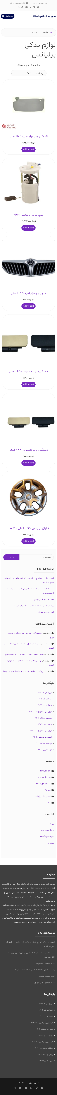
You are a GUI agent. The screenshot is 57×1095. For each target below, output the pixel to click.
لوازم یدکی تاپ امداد (44, 16)
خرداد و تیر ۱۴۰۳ (45, 705)
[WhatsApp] (19, 7)
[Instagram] (30, 7)
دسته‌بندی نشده (43, 783)
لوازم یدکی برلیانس (42, 796)
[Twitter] (34, 7)
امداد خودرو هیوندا (46, 612)
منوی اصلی (9, 16)
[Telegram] (22, 7)
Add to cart (28, 149)
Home (51, 32)
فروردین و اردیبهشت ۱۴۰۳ (40, 711)
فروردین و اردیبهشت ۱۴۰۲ (40, 730)
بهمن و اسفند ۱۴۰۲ (43, 718)
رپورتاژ (47, 790)
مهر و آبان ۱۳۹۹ (45, 749)
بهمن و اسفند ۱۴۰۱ (44, 743)
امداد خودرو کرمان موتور (45, 982)
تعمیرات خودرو (44, 777)
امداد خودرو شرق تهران (44, 599)
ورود (52, 823)
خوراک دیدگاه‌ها (47, 836)
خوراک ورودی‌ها (47, 830)
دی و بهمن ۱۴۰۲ (45, 724)
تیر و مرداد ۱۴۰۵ (45, 692)
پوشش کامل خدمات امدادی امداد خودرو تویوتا (34, 605)
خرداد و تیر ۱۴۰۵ (45, 698)
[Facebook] (38, 7)
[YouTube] (26, 7)
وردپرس (50, 843)
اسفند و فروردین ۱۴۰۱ (42, 737)
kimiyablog (45, 770)
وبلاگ (48, 802)
